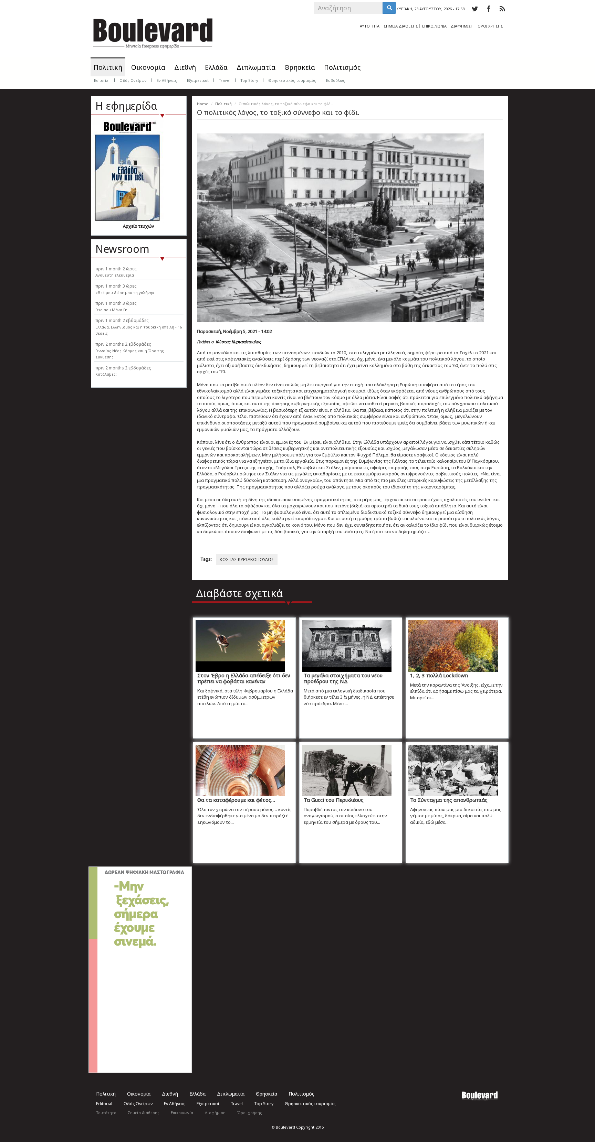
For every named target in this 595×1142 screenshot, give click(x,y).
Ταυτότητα (106, 1112)
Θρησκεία (299, 67)
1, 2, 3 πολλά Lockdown (439, 675)
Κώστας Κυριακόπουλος (238, 342)
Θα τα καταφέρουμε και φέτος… (236, 799)
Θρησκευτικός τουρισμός (292, 80)
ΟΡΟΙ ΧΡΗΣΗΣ (490, 26)
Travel (224, 80)
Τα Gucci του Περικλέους (334, 799)
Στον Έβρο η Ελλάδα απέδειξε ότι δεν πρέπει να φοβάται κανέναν (243, 678)
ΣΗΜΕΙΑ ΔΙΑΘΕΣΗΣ (401, 26)
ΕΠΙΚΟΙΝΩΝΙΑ (434, 26)
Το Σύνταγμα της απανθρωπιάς (449, 799)
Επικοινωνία (182, 1112)
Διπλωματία (256, 67)
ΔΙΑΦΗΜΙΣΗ (462, 26)
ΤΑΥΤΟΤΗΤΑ (368, 26)
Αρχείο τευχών (138, 226)
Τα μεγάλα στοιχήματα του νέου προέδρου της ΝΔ (343, 678)
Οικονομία (148, 67)
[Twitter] (475, 9)
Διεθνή (185, 67)
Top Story (249, 80)
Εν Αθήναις (167, 80)
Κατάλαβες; (106, 374)
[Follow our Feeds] (502, 9)
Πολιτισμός (342, 67)
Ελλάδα (216, 67)
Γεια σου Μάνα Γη (111, 309)
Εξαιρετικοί (198, 80)
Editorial (101, 80)
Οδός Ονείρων (133, 80)
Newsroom (122, 249)
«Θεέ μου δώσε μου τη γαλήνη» (124, 292)
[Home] (153, 31)
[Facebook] (488, 9)
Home (202, 103)
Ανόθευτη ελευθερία (114, 275)
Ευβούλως (335, 80)
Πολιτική (108, 67)
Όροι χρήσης (249, 1112)
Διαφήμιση (215, 1112)
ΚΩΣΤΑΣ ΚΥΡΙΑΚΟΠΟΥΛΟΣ (247, 559)
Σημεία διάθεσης (143, 1112)
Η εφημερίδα (126, 106)
